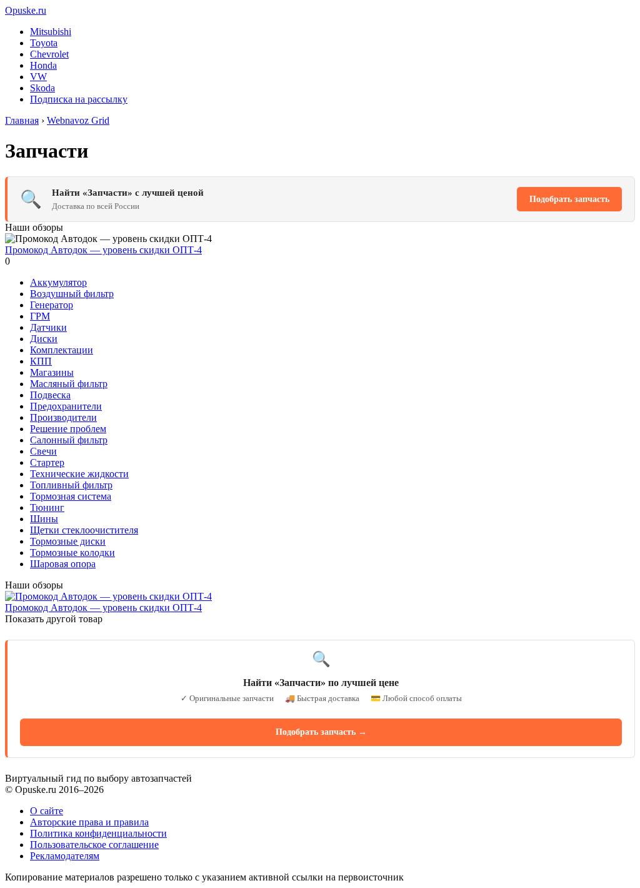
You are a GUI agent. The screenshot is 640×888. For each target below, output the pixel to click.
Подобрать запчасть (569, 199)
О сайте (46, 810)
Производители (63, 417)
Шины (44, 518)
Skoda (42, 88)
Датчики (48, 327)
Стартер (47, 462)
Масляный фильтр (69, 383)
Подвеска (50, 395)
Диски (44, 338)
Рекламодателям (64, 855)
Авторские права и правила (89, 822)
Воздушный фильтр (72, 293)
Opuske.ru (25, 10)
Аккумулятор (58, 282)
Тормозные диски (68, 541)
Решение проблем (68, 428)
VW (38, 76)
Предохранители (66, 406)
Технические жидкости (79, 473)
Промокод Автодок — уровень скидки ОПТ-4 (103, 250)
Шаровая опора (63, 563)
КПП (41, 361)
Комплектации (61, 350)
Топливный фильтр (71, 485)
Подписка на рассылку (79, 99)
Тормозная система (70, 496)
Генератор (51, 305)
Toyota (44, 43)
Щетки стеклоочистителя (84, 530)
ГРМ (40, 316)
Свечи (43, 451)
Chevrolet (49, 54)
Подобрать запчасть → (321, 732)
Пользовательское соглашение (94, 844)
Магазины (52, 372)
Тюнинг (47, 507)
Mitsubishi (50, 31)
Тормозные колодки (72, 552)
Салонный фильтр (69, 440)
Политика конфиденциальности (98, 833)
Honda (43, 65)
